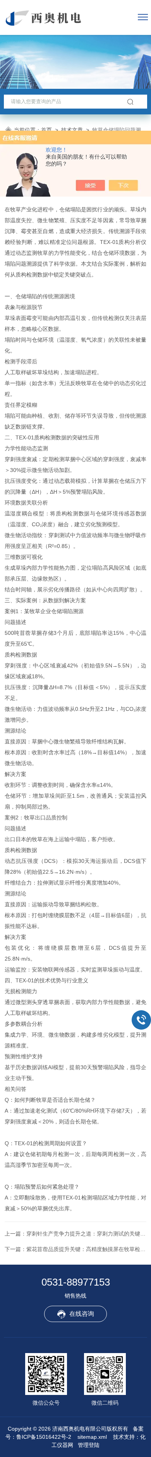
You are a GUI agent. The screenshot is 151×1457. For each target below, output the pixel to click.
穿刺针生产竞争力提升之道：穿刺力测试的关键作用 (88, 1234)
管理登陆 (89, 1445)
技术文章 (72, 130)
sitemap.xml (92, 1437)
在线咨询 (81, 1313)
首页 (46, 130)
